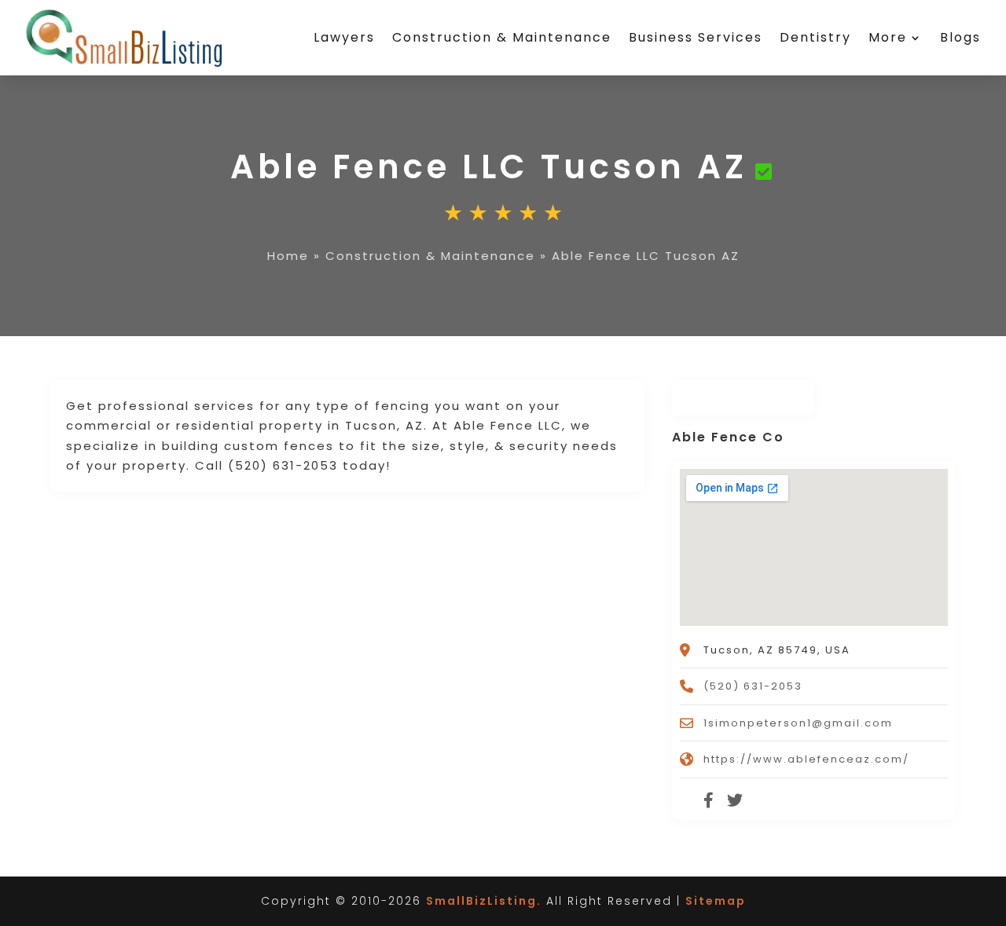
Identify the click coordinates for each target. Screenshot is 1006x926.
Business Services (695, 37)
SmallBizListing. (484, 901)
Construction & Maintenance (501, 37)
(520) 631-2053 (752, 686)
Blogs (960, 37)
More (887, 37)
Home (288, 255)
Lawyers (344, 37)
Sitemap (715, 901)
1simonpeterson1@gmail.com (798, 723)
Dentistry (815, 37)
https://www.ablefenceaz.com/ (806, 759)
